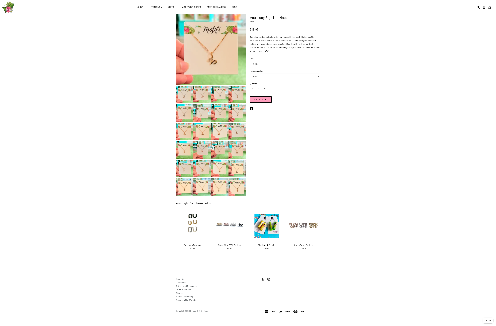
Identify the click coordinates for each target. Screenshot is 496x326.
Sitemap (179, 293)
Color (252, 58)
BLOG (234, 7)
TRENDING (156, 7)
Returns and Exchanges (186, 286)
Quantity (253, 84)
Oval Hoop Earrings (192, 245)
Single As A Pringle (266, 245)
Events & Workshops (185, 296)
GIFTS (171, 7)
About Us (180, 279)
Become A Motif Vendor (186, 300)
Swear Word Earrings (303, 245)
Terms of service (183, 289)
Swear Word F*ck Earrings (229, 245)
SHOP (140, 7)
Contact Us (181, 282)
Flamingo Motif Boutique (198, 311)
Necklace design (256, 71)
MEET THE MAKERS (216, 7)
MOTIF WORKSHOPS (191, 7)
